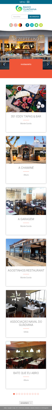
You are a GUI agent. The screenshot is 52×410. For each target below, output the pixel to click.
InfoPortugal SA (44, 408)
